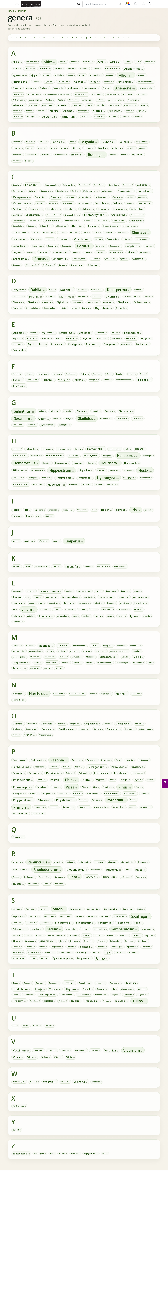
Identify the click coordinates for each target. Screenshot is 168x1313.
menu (17, 5)
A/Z (78, 4)
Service (143, 5)
